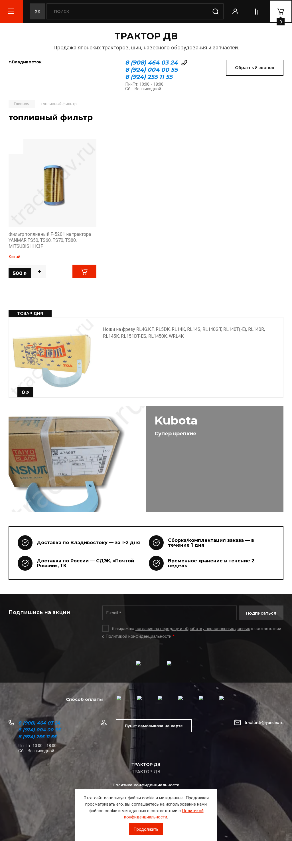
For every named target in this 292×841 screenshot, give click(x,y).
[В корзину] (84, 271)
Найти (216, 11)
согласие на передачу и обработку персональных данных (192, 628)
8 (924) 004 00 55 (151, 69)
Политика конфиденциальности (146, 784)
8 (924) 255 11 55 (149, 76)
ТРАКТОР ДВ (146, 36)
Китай (14, 256)
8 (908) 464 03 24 (151, 62)
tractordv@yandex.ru (264, 722)
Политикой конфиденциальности (138, 636)
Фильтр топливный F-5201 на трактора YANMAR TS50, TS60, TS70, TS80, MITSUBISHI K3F (50, 240)
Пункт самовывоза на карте (154, 725)
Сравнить (16, 146)
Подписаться (261, 613)
